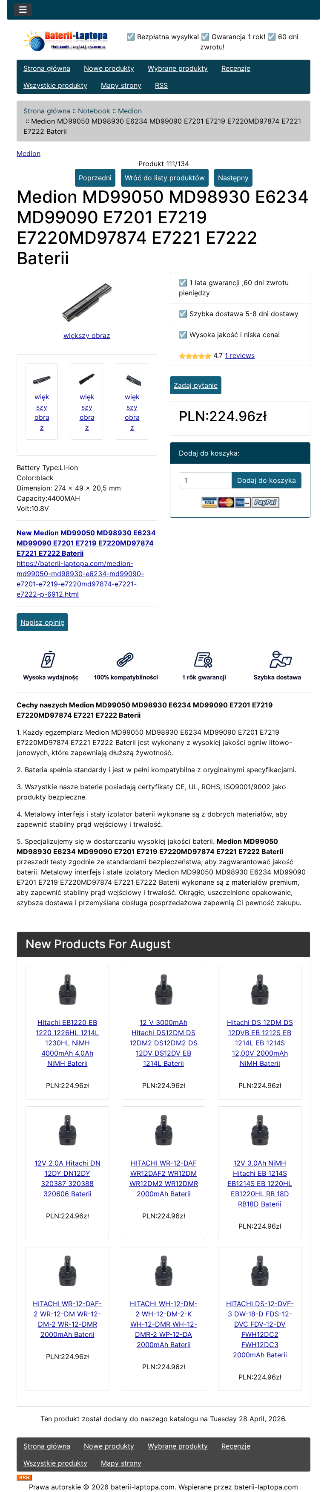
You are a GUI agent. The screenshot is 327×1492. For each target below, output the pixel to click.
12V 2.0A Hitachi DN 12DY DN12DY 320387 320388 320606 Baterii (67, 1178)
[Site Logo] (65, 42)
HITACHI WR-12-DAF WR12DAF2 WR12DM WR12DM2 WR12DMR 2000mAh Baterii (163, 1178)
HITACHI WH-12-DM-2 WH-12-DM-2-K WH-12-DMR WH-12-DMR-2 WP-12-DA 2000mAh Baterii (164, 1324)
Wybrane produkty (178, 68)
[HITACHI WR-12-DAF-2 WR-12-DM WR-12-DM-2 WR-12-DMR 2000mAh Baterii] (67, 1271)
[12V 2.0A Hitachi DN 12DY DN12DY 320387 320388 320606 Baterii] (67, 1131)
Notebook (94, 111)
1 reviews (240, 355)
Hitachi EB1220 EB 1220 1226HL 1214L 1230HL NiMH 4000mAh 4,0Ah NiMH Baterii (67, 1043)
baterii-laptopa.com (143, 1487)
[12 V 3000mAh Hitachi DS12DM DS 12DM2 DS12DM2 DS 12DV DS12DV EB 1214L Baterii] (163, 990)
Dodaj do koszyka (266, 480)
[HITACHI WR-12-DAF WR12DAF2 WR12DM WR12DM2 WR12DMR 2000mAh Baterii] (163, 1131)
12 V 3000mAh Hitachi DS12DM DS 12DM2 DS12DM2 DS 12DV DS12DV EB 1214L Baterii (163, 1043)
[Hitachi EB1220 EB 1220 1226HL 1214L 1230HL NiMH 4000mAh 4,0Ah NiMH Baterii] (67, 990)
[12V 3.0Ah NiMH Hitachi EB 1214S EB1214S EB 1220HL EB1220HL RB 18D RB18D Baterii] (259, 1131)
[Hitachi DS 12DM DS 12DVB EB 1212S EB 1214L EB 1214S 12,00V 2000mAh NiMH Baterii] (259, 990)
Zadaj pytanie (196, 385)
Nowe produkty (109, 68)
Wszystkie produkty (55, 85)
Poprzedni (95, 177)
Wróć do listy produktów (165, 177)
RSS (161, 85)
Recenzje (235, 68)
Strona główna (46, 68)
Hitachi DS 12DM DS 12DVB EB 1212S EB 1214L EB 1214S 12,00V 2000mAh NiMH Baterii (260, 1043)
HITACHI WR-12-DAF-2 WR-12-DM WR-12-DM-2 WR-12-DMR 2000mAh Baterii (67, 1319)
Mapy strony (121, 85)
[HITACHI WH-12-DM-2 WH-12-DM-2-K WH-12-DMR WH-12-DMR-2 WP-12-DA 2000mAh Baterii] (163, 1271)
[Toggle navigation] (23, 9)
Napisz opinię (42, 622)
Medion (130, 111)
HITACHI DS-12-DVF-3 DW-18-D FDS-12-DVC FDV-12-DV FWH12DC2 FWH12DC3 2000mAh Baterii (260, 1329)
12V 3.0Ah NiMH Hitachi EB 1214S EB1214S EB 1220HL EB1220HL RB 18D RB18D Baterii (259, 1183)
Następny (233, 177)
